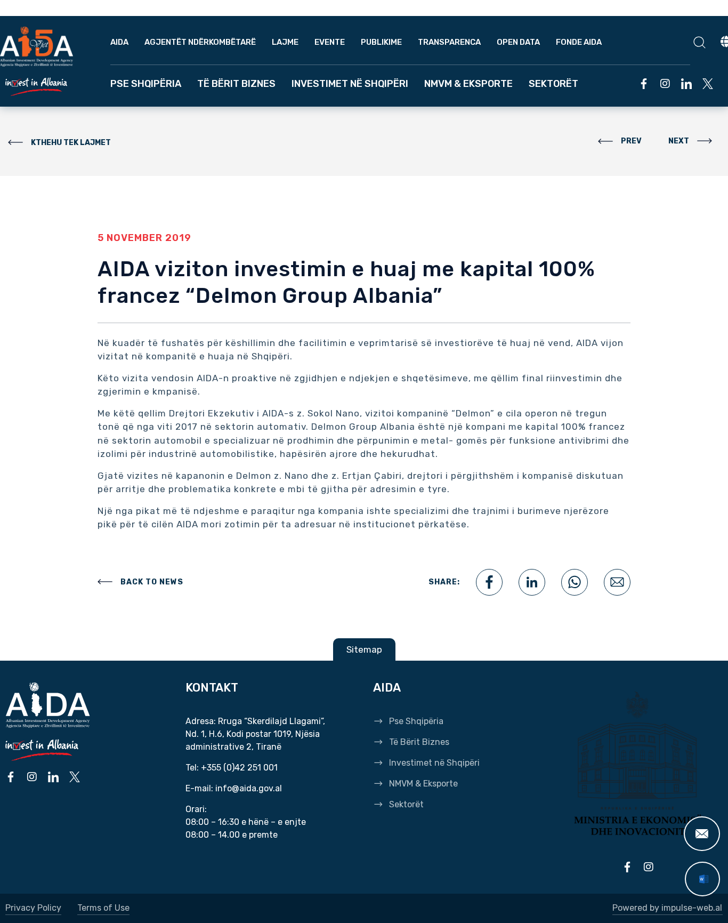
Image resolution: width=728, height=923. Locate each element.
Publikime (381, 42)
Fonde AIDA (579, 42)
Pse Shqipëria (145, 83)
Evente (329, 42)
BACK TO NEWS (151, 582)
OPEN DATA (518, 42)
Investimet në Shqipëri (350, 83)
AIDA (119, 42)
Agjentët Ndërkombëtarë (200, 42)
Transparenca (449, 42)
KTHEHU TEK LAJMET (71, 142)
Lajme (285, 42)
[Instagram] (665, 83)
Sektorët (553, 83)
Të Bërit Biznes (236, 83)
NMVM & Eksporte (468, 83)
